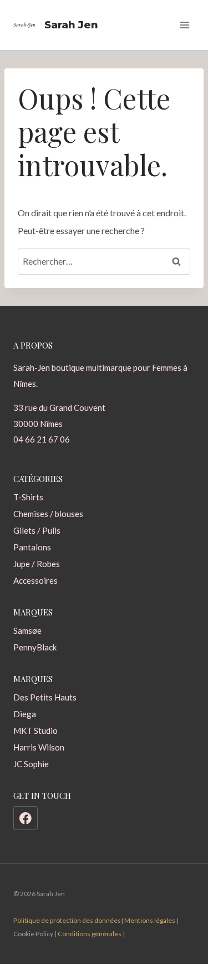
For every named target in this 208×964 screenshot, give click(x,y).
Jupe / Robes (36, 564)
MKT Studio (35, 731)
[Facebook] (25, 818)
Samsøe (27, 630)
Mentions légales (149, 920)
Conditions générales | (91, 934)
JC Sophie (31, 764)
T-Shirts (28, 497)
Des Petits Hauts (45, 697)
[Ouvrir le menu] (184, 24)
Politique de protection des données (67, 920)
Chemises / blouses (48, 514)
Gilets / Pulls (36, 530)
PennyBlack (35, 647)
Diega (24, 714)
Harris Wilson (38, 747)
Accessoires (35, 580)
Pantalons (32, 547)
